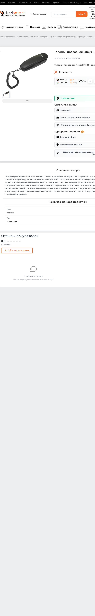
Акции (2, 2)
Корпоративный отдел (72, 2)
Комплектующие (70, 27)
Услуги (36, 2)
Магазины (12, 2)
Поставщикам (89, 2)
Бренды (56, 2)
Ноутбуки (51, 27)
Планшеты (35, 27)
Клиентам (46, 2)
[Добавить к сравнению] (90, 81)
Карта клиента (25, 2)
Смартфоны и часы (14, 27)
